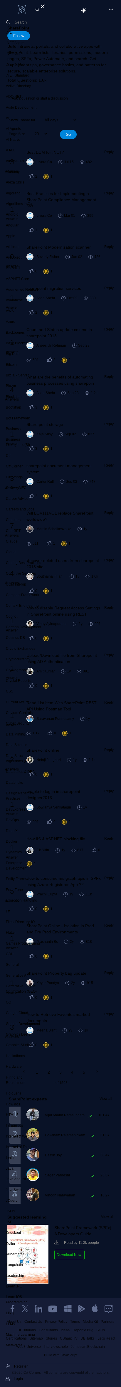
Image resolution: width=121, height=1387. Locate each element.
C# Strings (14, 477)
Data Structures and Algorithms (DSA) (22, 758)
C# (8, 456)
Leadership (15, 1276)
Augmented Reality (21, 289)
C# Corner (14, 466)
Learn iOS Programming (17, 1299)
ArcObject (13, 257)
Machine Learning (20, 1335)
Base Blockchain (19, 343)
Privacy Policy (56, 1322)
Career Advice (17, 499)
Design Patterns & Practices (20, 796)
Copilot (11, 616)
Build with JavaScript (60, 1355)
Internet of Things (19, 1147)
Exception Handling (21, 900)
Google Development (23, 1024)
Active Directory (18, 86)
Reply (109, 152)
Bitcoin (11, 365)
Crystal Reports (18, 681)
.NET (10, 32)
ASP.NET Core (17, 279)
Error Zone (14, 890)
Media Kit (90, 1322)
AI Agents (13, 129)
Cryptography (17, 670)
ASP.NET (13, 268)
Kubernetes (15, 1254)
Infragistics (14, 1125)
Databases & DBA (20, 772)
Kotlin (10, 1243)
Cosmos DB (15, 638)
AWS (10, 311)
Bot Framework (18, 418)
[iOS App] (95, 1308)
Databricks (14, 783)
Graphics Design (19, 1034)
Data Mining (15, 734)
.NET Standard (17, 75)
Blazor (11, 386)
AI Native (13, 140)
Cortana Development (23, 627)
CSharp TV (69, 1338)
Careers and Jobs (20, 509)
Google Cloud (17, 1013)
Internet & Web (17, 1136)
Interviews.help (56, 1347)
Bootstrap (13, 407)
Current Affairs (17, 702)
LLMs (10, 1324)
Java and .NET (17, 1179)
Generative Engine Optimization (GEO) (21, 988)
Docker (11, 841)
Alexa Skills (15, 182)
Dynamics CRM (18, 852)
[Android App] (81, 1308)
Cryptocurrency (18, 659)
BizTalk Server (17, 375)
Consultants (48, 1330)
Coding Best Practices (23, 563)
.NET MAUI (14, 64)
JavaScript (14, 1190)
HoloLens (13, 1093)
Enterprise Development (16, 865)
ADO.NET (13, 97)
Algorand (13, 193)
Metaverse (14, 1345)
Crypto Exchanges (20, 649)
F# (8, 911)
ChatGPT (13, 531)
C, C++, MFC (16, 488)
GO (8, 1002)
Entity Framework (19, 879)
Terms (75, 1322)
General (12, 965)
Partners (107, 1322)
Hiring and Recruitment (15, 1080)
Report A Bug (83, 1330)
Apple (10, 236)
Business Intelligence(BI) (18, 442)
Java (10, 1168)
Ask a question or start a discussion (40, 98)
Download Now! (69, 1255)
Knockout (13, 1233)
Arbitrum (12, 247)
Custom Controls (19, 713)
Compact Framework (22, 595)
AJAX (10, 150)
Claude (12, 541)
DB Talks (87, 1338)
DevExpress (15, 809)
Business (13, 429)
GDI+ (10, 954)
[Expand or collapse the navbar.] (42, 5)
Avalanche (14, 300)
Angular (12, 225)
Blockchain (14, 397)
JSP (9, 1222)
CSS (9, 691)
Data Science (16, 745)
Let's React (106, 1338)
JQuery (11, 1200)
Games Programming (23, 943)
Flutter (11, 932)
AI (7, 118)
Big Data (13, 354)
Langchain (14, 1265)
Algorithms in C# (19, 204)
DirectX (12, 831)
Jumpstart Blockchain (88, 1347)
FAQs (100, 1330)
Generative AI (16, 975)
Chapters (13, 520)
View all (106, 1099)
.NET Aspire (15, 43)
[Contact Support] (108, 1308)
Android (12, 214)
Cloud (11, 552)
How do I (13, 1104)
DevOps (12, 820)
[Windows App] (68, 1308)
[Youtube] (53, 1308)
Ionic (10, 1158)
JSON (10, 1211)
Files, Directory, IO (20, 922)
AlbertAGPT (15, 161)
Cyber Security (17, 723)
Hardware (14, 1066)
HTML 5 (12, 1115)
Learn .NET (15, 1286)
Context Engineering (22, 606)
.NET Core (14, 54)
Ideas (65, 1330)
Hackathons (15, 1056)
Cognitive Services (21, 573)
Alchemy (13, 172)
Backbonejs (15, 332)
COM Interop (16, 584)
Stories (51, 1338)
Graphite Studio (18, 1045)
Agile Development (21, 107)
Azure (10, 322)
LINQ (10, 1313)
